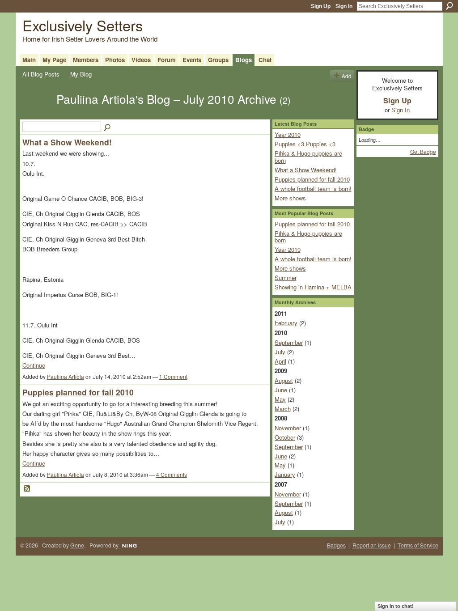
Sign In (343, 6)
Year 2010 (288, 134)
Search (449, 6)
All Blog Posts (40, 74)
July (280, 352)
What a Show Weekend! (67, 142)
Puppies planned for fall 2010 (78, 392)
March (283, 408)
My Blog (81, 74)
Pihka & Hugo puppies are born (308, 157)
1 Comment (173, 376)
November (288, 428)
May (280, 399)
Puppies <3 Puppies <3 (305, 144)
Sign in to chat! (395, 606)
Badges (336, 545)
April (280, 361)
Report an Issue (371, 545)
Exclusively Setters (82, 24)
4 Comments (171, 474)
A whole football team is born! (313, 188)
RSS (27, 489)
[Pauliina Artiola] (36, 114)
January (285, 474)
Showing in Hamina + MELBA (313, 287)
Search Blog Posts (108, 128)
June (281, 390)
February (286, 322)
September (289, 342)
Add (347, 76)
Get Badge (423, 151)
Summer (286, 277)
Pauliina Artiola (65, 376)
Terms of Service (418, 545)
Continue (33, 365)
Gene (77, 545)
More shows (290, 198)
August (284, 380)
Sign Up (321, 6)
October (285, 437)
